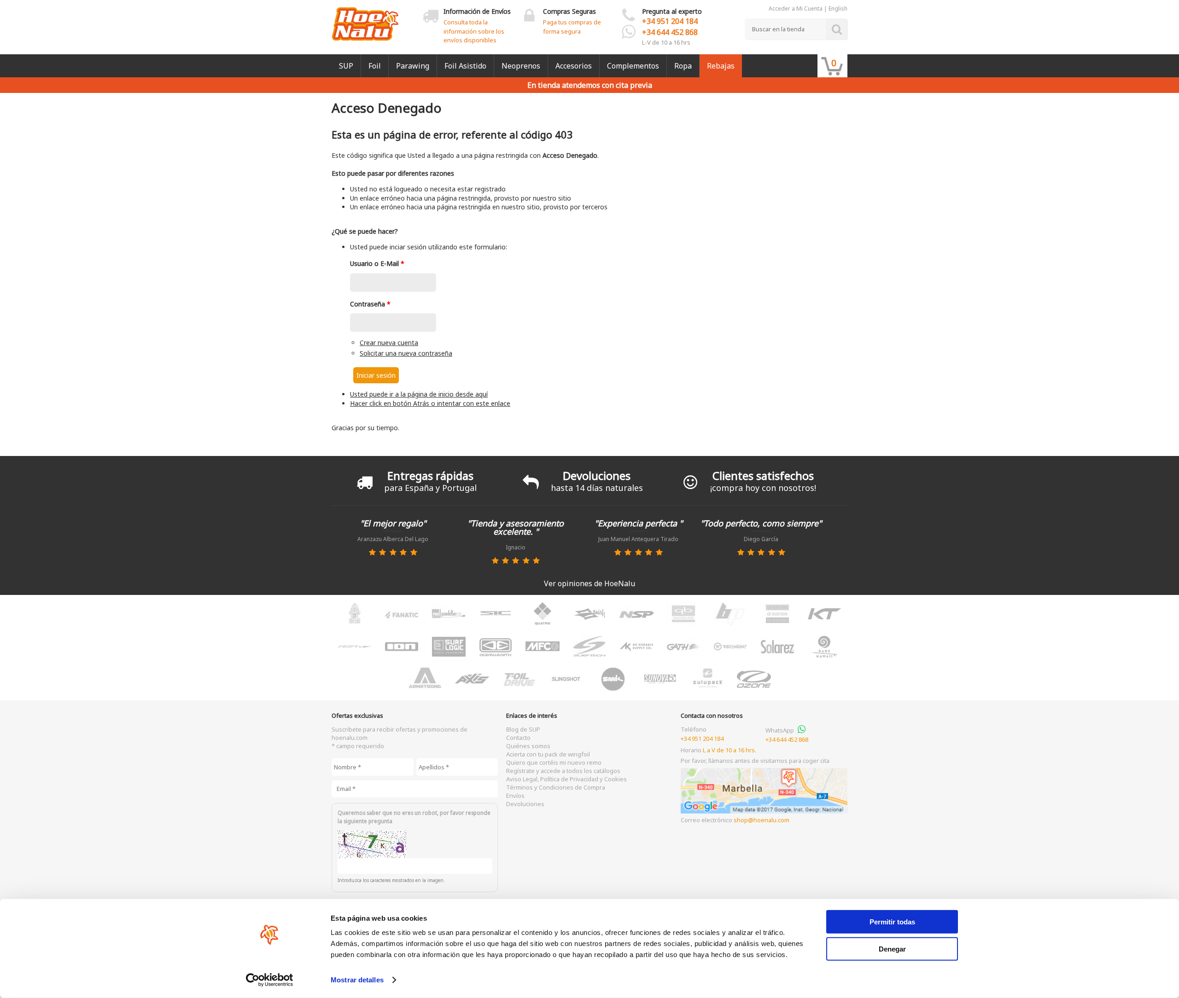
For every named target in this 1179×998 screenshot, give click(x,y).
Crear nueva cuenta (389, 342)
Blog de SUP (523, 729)
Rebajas (721, 66)
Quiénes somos (528, 746)
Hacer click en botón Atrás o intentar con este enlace (430, 403)
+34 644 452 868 (670, 32)
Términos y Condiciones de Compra (555, 787)
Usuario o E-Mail (377, 263)
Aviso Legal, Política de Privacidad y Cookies (566, 779)
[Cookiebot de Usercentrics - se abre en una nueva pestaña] (269, 980)
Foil (374, 66)
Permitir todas (892, 922)
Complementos (633, 66)
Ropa (683, 66)
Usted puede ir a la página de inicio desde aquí (419, 394)
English (838, 8)
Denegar (892, 948)
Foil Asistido (465, 66)
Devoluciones (525, 804)
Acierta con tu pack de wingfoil (548, 754)
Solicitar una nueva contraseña (406, 353)
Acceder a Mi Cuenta (796, 8)
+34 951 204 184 (670, 21)
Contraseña (370, 304)
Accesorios (573, 66)
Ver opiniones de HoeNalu (589, 583)
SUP (346, 66)
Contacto (518, 737)
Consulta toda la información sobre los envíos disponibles (474, 31)
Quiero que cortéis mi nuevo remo (553, 762)
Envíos (515, 795)
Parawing (412, 66)
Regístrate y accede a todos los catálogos (563, 771)
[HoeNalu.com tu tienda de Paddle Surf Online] (365, 20)
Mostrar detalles (357, 980)
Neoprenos (521, 66)
